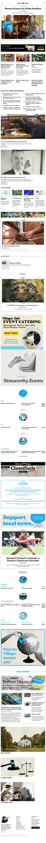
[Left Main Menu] (2, 3)
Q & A (2, 196)
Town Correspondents (7, 601)
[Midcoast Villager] (5, 264)
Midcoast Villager (15, 263)
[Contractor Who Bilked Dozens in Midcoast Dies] (23, 126)
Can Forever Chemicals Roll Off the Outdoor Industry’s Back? (38, 704)
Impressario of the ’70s (7, 588)
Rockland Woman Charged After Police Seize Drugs (12, 97)
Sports (23, 530)
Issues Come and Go (27, 624)
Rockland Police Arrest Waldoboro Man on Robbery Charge (7, 66)
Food (2, 401)
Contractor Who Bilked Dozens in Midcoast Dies (35, 94)
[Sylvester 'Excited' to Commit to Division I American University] (23, 543)
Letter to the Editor (5, 622)
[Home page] (23, 3)
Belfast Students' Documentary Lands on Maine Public (22, 66)
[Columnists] (23, 596)
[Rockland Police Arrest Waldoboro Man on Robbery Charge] (7, 58)
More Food (23, 409)
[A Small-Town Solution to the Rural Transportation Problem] (11, 699)
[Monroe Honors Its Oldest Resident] (23, 27)
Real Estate (5, 753)
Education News (19, 62)
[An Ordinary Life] (17, 192)
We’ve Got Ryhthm (27, 588)
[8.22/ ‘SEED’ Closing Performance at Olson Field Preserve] (23, 290)
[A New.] (40, 192)
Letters (3, 620)
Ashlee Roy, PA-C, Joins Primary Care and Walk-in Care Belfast (23, 501)
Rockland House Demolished (11, 105)
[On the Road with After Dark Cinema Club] (29, 192)
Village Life (14, 196)
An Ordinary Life (17, 198)
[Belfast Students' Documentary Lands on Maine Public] (23, 58)
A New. (37, 198)
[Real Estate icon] (23, 739)
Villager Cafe (6, 802)
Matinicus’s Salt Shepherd (33, 106)
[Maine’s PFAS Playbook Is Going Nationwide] (27, 695)
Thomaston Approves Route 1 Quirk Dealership (34, 109)
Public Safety (3, 62)
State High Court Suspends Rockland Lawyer (10, 94)
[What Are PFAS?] (27, 715)
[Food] (23, 393)
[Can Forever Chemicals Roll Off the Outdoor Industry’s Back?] (27, 704)
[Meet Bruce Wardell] (6, 192)
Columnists (4, 584)
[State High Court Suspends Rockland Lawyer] (23, 162)
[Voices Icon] (23, 579)
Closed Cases (6, 778)
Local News (23, 6)
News (33, 62)
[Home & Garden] (23, 441)
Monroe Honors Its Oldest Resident (23, 9)
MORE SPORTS (23, 572)
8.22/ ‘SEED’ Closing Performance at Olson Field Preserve (23, 305)
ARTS (2, 425)
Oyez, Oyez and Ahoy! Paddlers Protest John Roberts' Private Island (12, 102)
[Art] (23, 417)
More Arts (23, 433)
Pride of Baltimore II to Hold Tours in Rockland (7, 82)
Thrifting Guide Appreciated (8, 624)
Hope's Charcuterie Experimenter (13, 246)
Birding (23, 586)
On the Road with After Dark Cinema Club (28, 200)
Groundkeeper (4, 586)
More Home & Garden (23, 456)
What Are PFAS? (36, 714)
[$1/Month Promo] (23, 48)
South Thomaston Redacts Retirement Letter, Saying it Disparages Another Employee (34, 98)
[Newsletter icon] (23, 791)
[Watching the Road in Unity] (38, 58)
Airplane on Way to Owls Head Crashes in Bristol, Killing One (11, 108)
